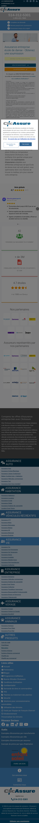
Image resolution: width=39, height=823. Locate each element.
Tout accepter (25, 144)
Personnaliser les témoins (11, 144)
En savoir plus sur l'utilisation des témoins (21, 139)
